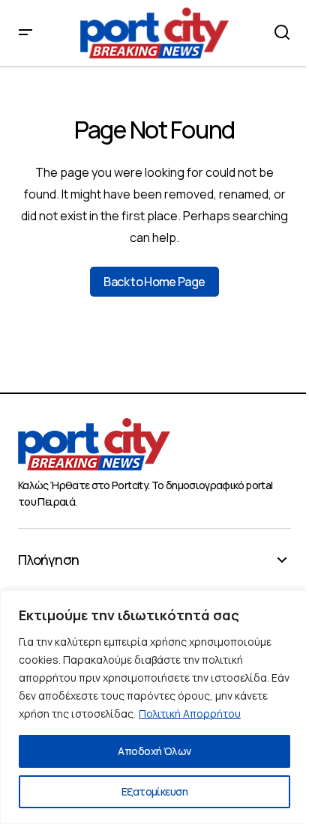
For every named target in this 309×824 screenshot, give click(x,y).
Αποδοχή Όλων (154, 751)
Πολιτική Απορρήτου (190, 713)
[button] (26, 33)
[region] (154, 707)
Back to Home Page (154, 281)
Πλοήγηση (48, 560)
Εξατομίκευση (155, 791)
